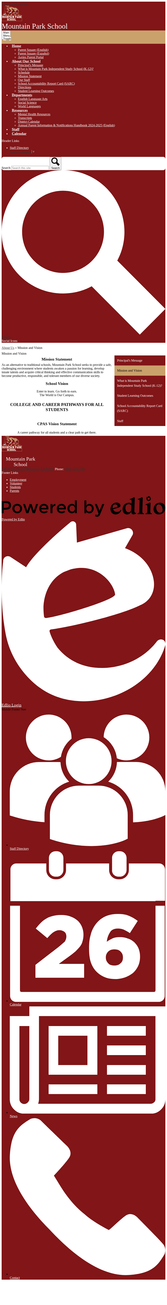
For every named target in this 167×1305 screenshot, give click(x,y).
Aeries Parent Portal (31, 57)
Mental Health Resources (34, 114)
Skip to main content (15, 3)
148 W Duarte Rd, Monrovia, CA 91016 (28, 469)
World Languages (29, 106)
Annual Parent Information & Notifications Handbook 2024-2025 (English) (66, 125)
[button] (16, 46)
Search (6, 168)
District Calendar (29, 121)
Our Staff (24, 80)
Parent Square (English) (33, 50)
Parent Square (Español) (33, 53)
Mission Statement (30, 76)
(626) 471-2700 (75, 469)
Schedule (24, 72)
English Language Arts (32, 99)
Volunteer (16, 483)
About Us (8, 348)
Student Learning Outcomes (36, 91)
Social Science (27, 102)
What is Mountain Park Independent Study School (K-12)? (55, 69)
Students (15, 487)
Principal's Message (30, 65)
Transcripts (25, 118)
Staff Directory (19, 147)
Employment (18, 479)
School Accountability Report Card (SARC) (46, 83)
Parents (14, 490)
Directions (24, 87)
